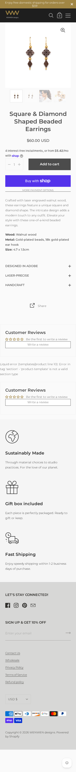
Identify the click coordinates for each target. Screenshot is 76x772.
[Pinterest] (24, 605)
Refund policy (14, 682)
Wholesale (12, 660)
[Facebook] (7, 605)
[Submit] (68, 634)
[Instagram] (16, 605)
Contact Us (12, 653)
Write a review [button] (38, 344)
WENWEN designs (42, 732)
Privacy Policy (14, 667)
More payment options (38, 190)
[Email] (33, 605)
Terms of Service (16, 674)
